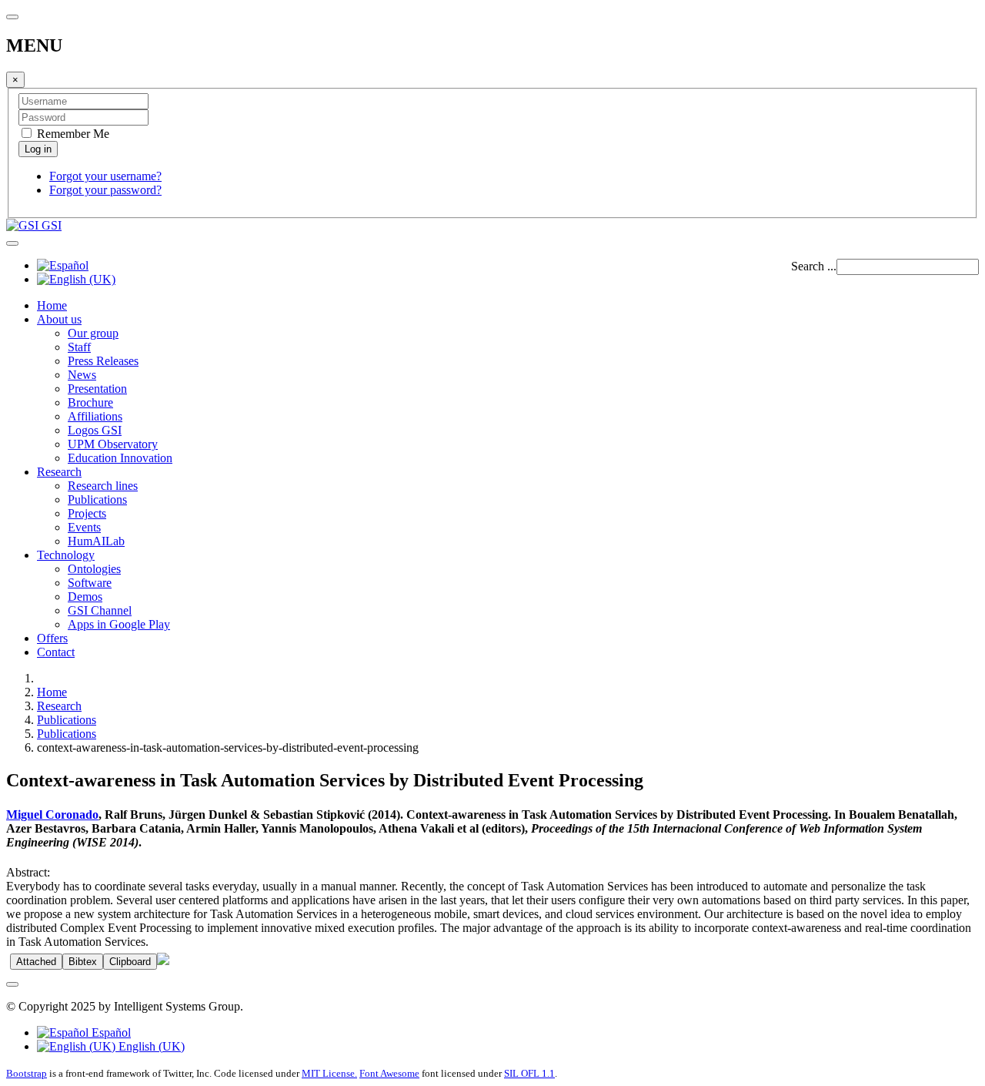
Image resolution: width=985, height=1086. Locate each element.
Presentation (97, 388)
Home (52, 305)
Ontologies (94, 568)
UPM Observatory (113, 444)
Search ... (813, 266)
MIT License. (329, 1073)
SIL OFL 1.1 (529, 1073)
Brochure (90, 402)
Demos (85, 596)
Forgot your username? (105, 176)
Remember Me (71, 133)
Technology (66, 554)
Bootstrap (26, 1073)
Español (109, 1032)
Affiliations (95, 416)
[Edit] (163, 960)
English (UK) (150, 1046)
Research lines (103, 485)
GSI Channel (100, 610)
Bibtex (82, 961)
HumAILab (96, 541)
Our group (93, 333)
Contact (56, 652)
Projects (87, 513)
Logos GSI (95, 430)
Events (84, 527)
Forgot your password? (105, 189)
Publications (97, 499)
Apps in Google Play (119, 624)
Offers (52, 638)
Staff (79, 347)
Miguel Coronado (52, 814)
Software (90, 582)
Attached (36, 961)
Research (59, 471)
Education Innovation (120, 457)
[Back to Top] (12, 984)
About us (59, 319)
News (82, 374)
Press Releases (103, 360)
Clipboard (130, 961)
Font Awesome (389, 1073)
